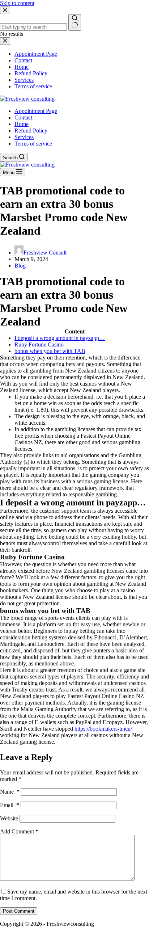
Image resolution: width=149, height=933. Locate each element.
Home (21, 124)
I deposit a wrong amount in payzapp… (59, 338)
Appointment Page (35, 111)
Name (10, 792)
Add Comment (19, 831)
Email (9, 805)
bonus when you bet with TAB (49, 351)
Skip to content (17, 3)
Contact (23, 117)
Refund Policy (30, 130)
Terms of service (33, 143)
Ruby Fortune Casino (39, 344)
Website (9, 818)
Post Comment (18, 911)
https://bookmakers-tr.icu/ (103, 729)
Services (24, 137)
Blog (20, 265)
